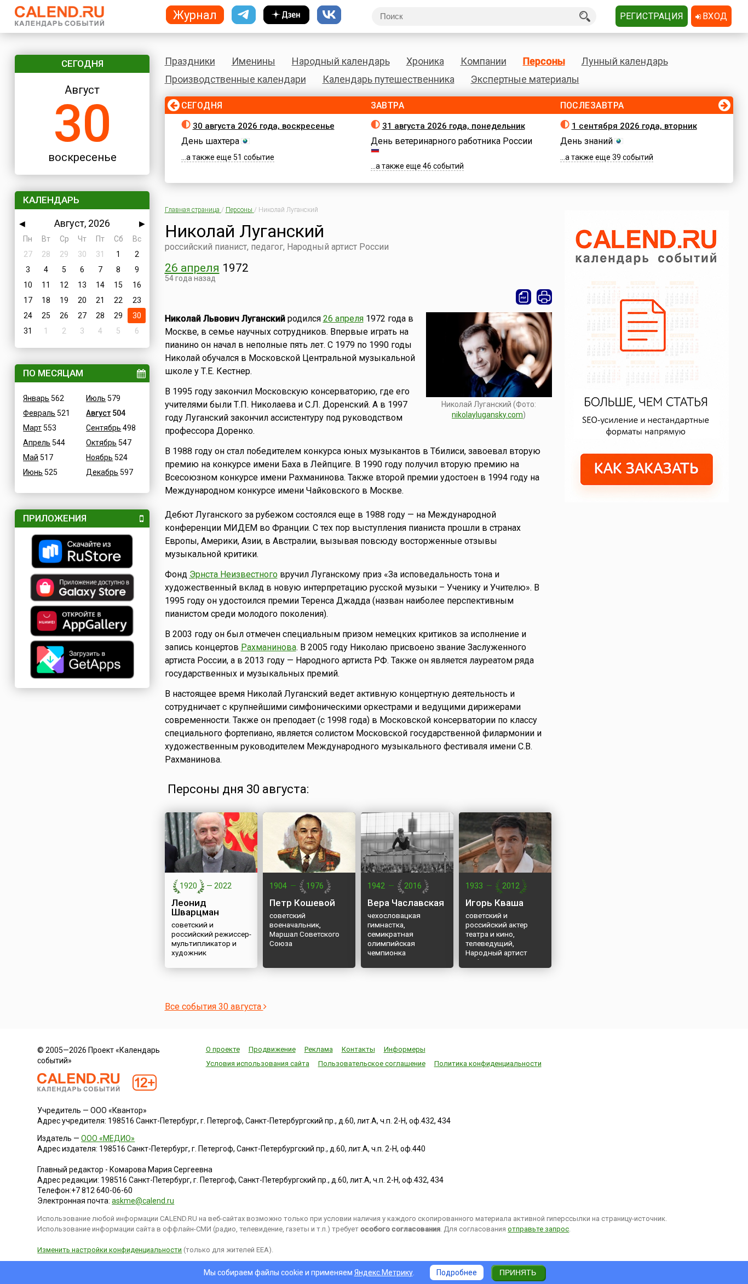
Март (32, 427)
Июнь (33, 472)
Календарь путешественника (388, 79)
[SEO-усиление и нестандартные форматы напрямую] (647, 499)
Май (30, 457)
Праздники (190, 61)
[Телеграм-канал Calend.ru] (244, 15)
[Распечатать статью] (544, 297)
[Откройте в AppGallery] (82, 622)
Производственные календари (235, 79)
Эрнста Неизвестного (233, 574)
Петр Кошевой (302, 902)
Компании (484, 61)
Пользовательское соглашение (371, 1063)
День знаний (586, 141)
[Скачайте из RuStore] (82, 552)
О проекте (223, 1049)
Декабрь (102, 472)
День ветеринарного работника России (451, 141)
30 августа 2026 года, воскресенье (264, 126)
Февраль (39, 413)
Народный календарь (341, 61)
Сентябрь (103, 427)
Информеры (404, 1049)
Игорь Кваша (494, 902)
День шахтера (210, 141)
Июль (96, 398)
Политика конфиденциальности (488, 1063)
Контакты (358, 1049)
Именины (253, 61)
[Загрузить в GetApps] (82, 660)
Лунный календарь (625, 61)
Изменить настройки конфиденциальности (109, 1250)
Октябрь (101, 442)
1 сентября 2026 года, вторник (634, 126)
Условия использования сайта (257, 1063)
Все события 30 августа (214, 1006)
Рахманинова (268, 647)
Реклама (318, 1049)
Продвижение (272, 1049)
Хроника (425, 61)
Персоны (544, 61)
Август (98, 413)
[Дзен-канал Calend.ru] (286, 15)
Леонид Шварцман (195, 907)
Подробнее (456, 1272)
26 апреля (192, 267)
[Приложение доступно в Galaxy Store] (82, 589)
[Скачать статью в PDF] (523, 297)
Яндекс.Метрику (383, 1272)
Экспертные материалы (525, 79)
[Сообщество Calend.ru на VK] (329, 15)
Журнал (195, 14)
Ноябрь (99, 457)
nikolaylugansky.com (487, 414)
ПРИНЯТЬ (517, 1272)
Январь (36, 398)
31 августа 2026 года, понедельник (453, 126)
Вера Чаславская (405, 902)
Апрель (36, 442)
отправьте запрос (538, 1229)
